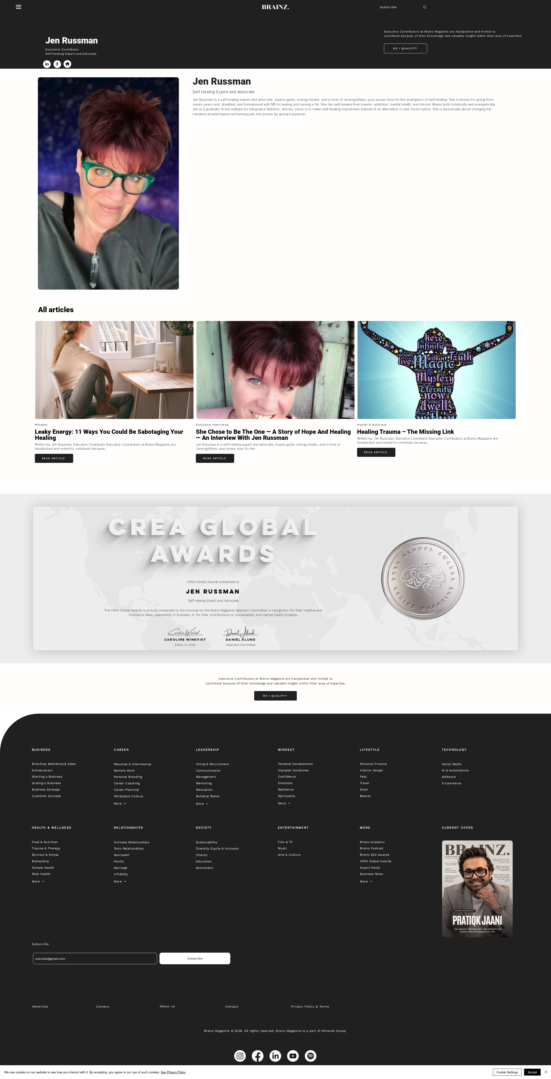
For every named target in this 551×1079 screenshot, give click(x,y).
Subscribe (388, 7)
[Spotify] (310, 1056)
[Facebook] (257, 1056)
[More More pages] (125, 803)
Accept (532, 1072)
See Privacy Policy (173, 1072)
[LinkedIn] (275, 1056)
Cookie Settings (507, 1072)
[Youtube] (293, 1056)
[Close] (545, 1072)
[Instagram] (240, 1056)
